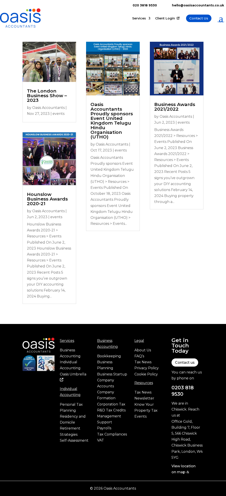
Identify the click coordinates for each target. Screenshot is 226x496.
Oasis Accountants (48, 108)
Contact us (185, 362)
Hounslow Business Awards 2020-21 (47, 198)
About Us (142, 350)
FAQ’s (139, 356)
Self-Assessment (74, 440)
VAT (100, 440)
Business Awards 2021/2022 (174, 107)
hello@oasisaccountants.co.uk (198, 5)
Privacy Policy (146, 368)
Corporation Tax (111, 404)
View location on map (183, 469)
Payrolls (104, 428)
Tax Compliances (112, 434)
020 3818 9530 (145, 5)
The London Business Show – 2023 (47, 95)
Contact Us (198, 18)
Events (140, 416)
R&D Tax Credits (111, 410)
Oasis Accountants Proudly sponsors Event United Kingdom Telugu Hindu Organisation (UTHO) (111, 121)
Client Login (165, 18)
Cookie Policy (146, 374)
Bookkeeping (109, 356)
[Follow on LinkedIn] (26, 386)
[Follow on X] (34, 377)
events (58, 114)
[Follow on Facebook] (26, 377)
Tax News (142, 362)
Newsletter (144, 398)
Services (139, 18)
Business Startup (112, 374)
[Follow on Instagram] (43, 377)
